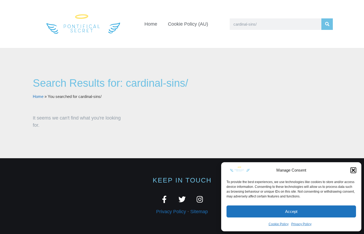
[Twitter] (182, 199)
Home (150, 24)
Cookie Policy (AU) (188, 24)
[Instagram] (200, 199)
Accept (291, 211)
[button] (353, 170)
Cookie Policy (279, 224)
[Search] (327, 24)
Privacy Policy (301, 224)
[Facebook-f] (164, 199)
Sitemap (199, 211)
